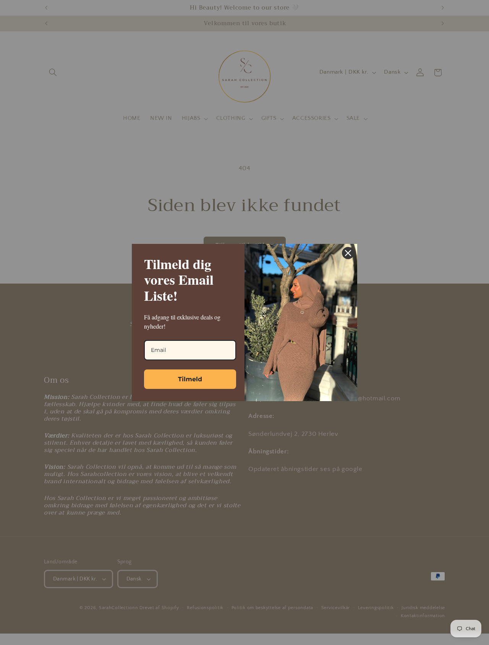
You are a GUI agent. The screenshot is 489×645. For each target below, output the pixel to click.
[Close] (348, 253)
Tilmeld (190, 379)
